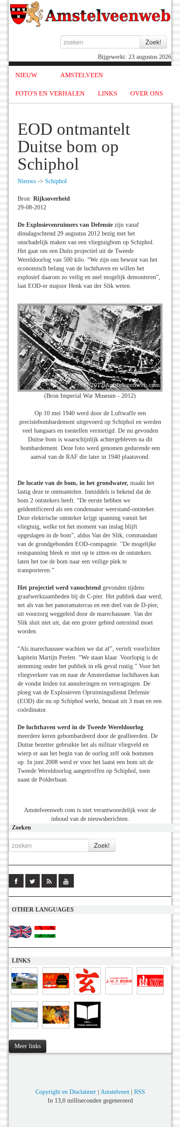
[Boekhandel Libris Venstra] (87, 1028)
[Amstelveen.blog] (150, 994)
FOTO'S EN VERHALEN (50, 93)
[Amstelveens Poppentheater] (56, 994)
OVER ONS (146, 93)
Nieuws (26, 181)
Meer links (27, 1046)
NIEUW (26, 75)
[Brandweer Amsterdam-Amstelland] (24, 994)
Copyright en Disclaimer (65, 1092)
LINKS (107, 93)
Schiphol (56, 181)
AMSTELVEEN (81, 75)
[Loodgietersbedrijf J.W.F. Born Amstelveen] (119, 994)
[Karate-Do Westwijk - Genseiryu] (87, 994)
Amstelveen (114, 1092)
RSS (139, 1092)
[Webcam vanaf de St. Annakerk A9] (24, 1028)
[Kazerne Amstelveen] (56, 1028)
